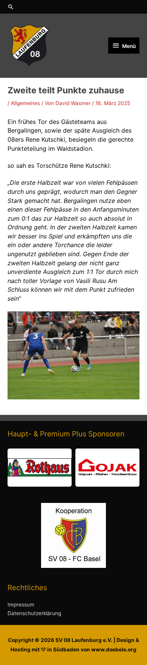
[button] (73, 6)
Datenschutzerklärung (34, 613)
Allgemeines (25, 103)
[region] (73, 468)
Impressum (21, 605)
